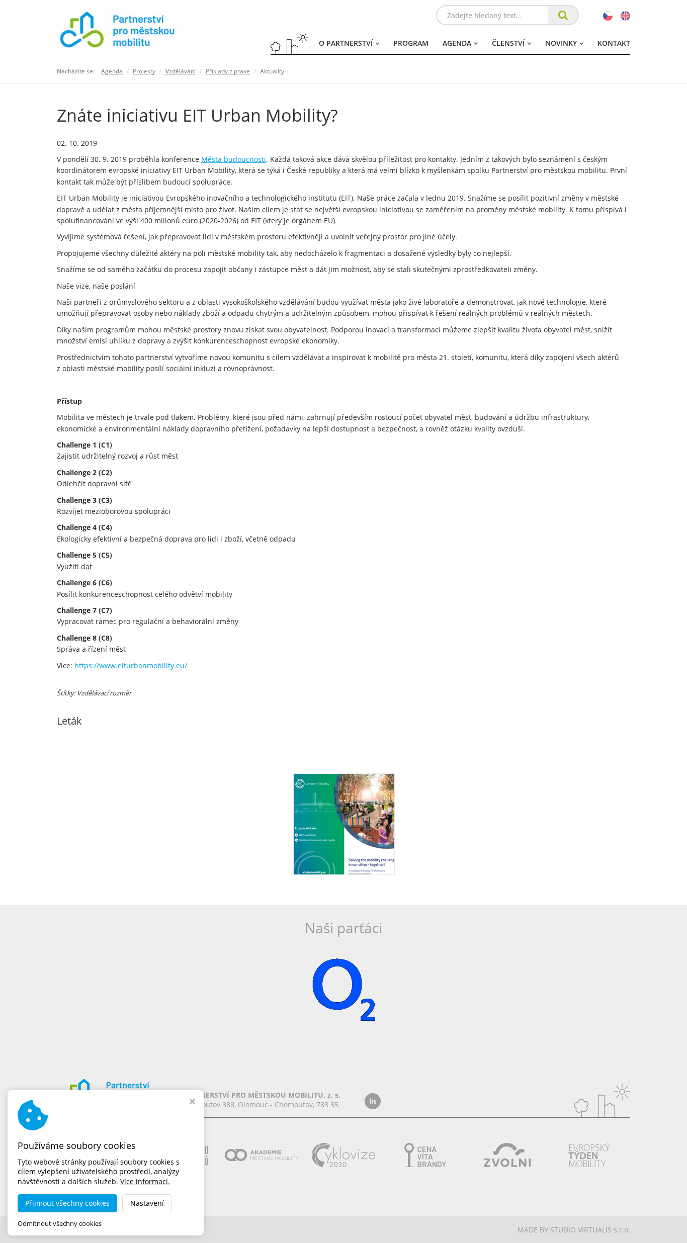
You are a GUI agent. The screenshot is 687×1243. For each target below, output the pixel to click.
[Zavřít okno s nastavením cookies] (192, 1102)
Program (410, 43)
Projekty (144, 71)
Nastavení (147, 1203)
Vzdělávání (180, 71)
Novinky (561, 43)
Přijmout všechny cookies (67, 1203)
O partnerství (346, 43)
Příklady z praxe (228, 71)
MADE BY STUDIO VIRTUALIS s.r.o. (574, 1229)
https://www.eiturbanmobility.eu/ (130, 665)
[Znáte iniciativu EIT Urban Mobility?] (344, 823)
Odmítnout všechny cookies (60, 1223)
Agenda (457, 43)
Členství (508, 43)
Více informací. (145, 1181)
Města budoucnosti (233, 159)
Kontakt (613, 43)
